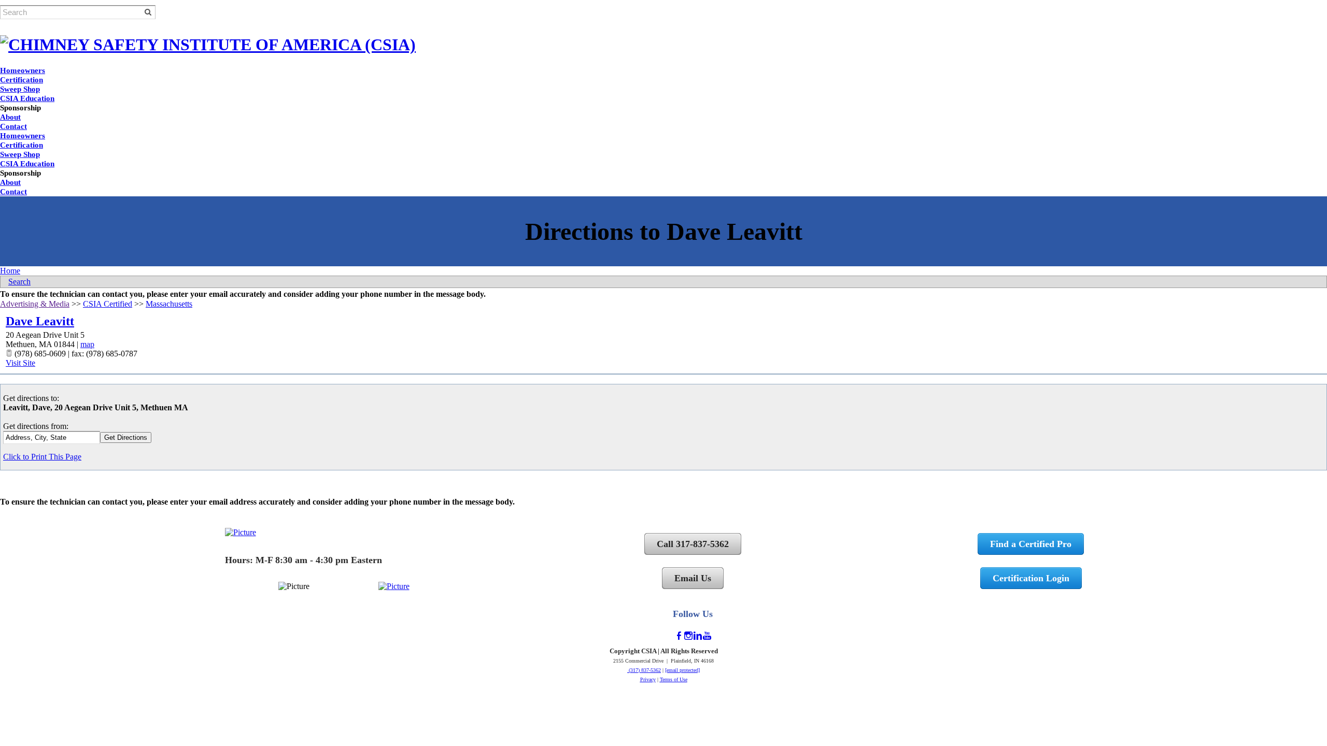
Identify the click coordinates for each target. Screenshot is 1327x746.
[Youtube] (707, 636)
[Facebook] (679, 636)
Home (10, 270)
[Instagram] (688, 636)
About (10, 117)
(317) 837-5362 (644, 670)
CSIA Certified (107, 303)
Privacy (648, 679)
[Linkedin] (698, 636)
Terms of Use (673, 679)
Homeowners (22, 70)
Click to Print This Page (42, 456)
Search (19, 281)
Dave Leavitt (40, 321)
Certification (21, 80)
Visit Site (20, 362)
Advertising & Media (34, 303)
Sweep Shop (20, 89)
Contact (13, 126)
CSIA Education (27, 98)
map (87, 344)
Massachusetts (169, 303)
